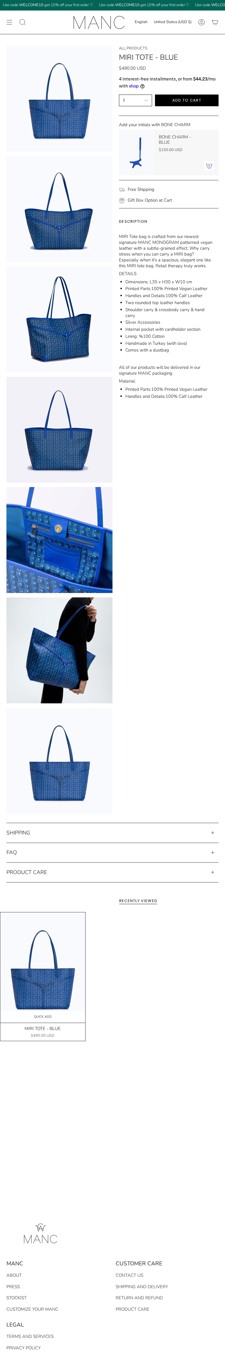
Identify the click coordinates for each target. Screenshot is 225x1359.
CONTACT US (129, 1275)
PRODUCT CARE (132, 1309)
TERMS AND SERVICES (30, 1336)
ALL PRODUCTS (133, 48)
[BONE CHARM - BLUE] (136, 152)
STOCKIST (16, 1298)
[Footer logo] (39, 1232)
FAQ (11, 852)
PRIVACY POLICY (23, 1348)
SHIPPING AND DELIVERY (142, 1287)
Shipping (18, 832)
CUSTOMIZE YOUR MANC (32, 1309)
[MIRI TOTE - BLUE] (42, 967)
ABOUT (14, 1275)
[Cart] (215, 22)
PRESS (13, 1287)
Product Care (26, 872)
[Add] (209, 166)
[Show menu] (9, 22)
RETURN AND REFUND (139, 1298)
